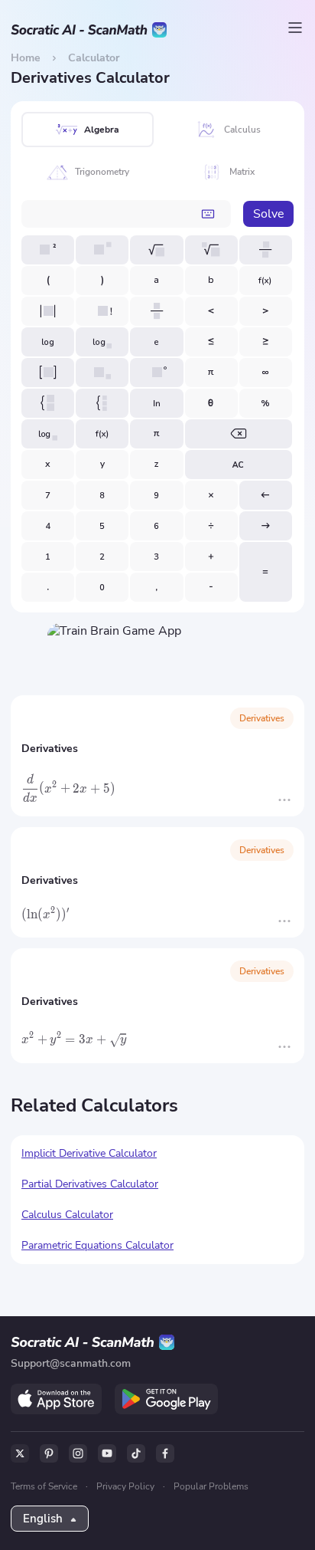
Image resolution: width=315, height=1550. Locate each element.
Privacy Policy (125, 1486)
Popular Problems (211, 1486)
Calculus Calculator (67, 1214)
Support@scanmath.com (71, 1363)
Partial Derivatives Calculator (89, 1184)
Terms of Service (44, 1486)
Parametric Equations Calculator (97, 1245)
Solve (268, 213)
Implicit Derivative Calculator (89, 1153)
